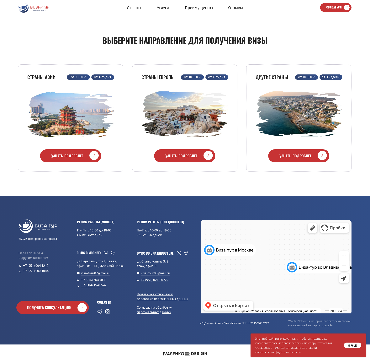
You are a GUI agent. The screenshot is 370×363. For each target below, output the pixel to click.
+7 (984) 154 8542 (93, 285)
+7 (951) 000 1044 (35, 271)
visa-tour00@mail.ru (155, 273)
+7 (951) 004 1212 (35, 265)
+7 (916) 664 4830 (93, 280)
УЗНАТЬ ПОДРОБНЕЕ (67, 156)
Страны (134, 7)
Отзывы (235, 7)
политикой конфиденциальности (278, 352)
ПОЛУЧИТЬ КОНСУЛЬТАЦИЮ (49, 307)
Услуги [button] (163, 7)
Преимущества (199, 7)
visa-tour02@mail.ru (95, 273)
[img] (37, 226)
